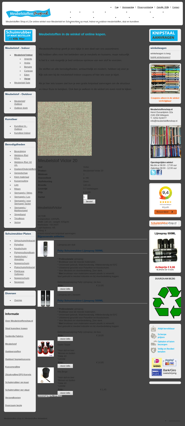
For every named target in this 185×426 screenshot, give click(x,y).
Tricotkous (19, 218)
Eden (26, 75)
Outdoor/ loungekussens (17, 359)
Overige (18, 300)
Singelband (20, 214)
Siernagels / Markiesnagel (21, 209)
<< (74, 100)
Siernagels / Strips (23, 193)
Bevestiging (20, 151)
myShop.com (55, 396)
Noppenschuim (21, 263)
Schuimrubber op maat (17, 382)
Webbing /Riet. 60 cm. (23, 163)
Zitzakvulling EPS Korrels (18, 374)
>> (70, 100)
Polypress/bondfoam (24, 252)
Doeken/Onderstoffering (24, 169)
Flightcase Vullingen (19, 272)
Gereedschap (21, 173)
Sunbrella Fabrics (14, 336)
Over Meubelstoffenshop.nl (19, 321)
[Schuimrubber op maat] (18, 40)
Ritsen (17, 189)
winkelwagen (174, 421)
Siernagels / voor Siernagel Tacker (22, 202)
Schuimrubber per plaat (17, 390)
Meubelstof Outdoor (19, 102)
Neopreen (19, 282)
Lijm (16, 185)
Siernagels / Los (22, 197)
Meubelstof (11, 344)
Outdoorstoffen (13, 351)
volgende (66, 100)
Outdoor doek (21, 108)
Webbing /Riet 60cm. (21, 157)
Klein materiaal (21, 177)
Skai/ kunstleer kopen (16, 328)
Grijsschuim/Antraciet (24, 240)
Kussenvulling (21, 181)
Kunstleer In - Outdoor (20, 127)
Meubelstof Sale (22, 82)
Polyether (19, 244)
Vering (17, 222)
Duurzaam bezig (13, 405)
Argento (28, 59)
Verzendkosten (13, 397)
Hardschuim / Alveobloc (20, 258)
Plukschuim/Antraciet (24, 267)
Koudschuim (20, 248)
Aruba (27, 63)
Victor (27, 79)
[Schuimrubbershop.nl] (164, 224)
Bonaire (28, 67)
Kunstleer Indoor (22, 133)
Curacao (28, 71)
